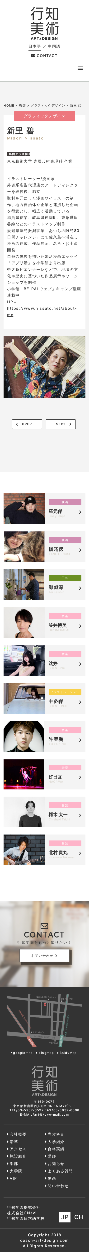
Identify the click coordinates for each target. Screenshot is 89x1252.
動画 (52, 1178)
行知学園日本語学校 (26, 1218)
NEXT (61, 424)
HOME (9, 105)
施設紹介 (18, 1156)
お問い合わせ (42, 955)
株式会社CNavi (22, 1213)
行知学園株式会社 (24, 1207)
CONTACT (47, 55)
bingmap (46, 1053)
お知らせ (56, 1163)
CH (79, 1217)
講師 (22, 105)
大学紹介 (56, 1141)
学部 (14, 1163)
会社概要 (18, 1134)
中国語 (54, 46)
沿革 (14, 1141)
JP (65, 1217)
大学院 (16, 1171)
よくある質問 (60, 1171)
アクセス (18, 1148)
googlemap (23, 1053)
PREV (27, 424)
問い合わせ (58, 1185)
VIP (13, 1178)
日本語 (34, 46)
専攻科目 (56, 1134)
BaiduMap (68, 1053)
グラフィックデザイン (48, 105)
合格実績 (56, 1148)
